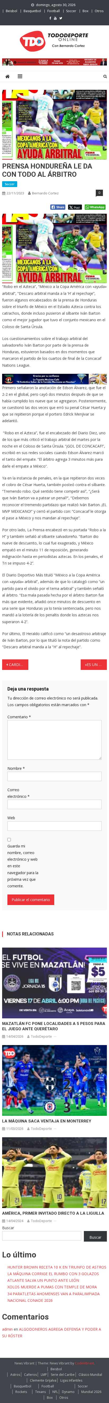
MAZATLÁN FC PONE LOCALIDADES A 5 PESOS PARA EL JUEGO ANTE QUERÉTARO (53, 1026)
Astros (15, 1374)
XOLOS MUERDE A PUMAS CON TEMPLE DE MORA (52, 1286)
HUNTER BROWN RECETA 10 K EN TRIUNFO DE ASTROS (56, 1267)
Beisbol (11, 11)
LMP (44, 1374)
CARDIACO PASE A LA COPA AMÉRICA (18, 664)
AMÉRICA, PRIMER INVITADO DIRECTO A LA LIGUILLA (53, 1213)
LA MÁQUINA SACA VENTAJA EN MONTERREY (46, 1121)
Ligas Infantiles (71, 1380)
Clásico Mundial (90, 1374)
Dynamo (68, 1392)
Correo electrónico (18, 793)
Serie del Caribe (63, 1374)
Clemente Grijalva (43, 1380)
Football (53, 11)
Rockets (21, 1392)
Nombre (16, 768)
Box (85, 11)
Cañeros (30, 1374)
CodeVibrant (84, 1363)
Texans (40, 1392)
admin (7, 1329)
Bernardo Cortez (45, 193)
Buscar (8, 1227)
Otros (99, 11)
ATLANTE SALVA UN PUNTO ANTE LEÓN (43, 1280)
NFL (55, 1392)
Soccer (71, 11)
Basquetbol (32, 11)
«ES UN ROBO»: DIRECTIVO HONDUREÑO (96, 664)
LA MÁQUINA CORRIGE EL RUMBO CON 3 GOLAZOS (53, 1273)
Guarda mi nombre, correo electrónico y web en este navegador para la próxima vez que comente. (22, 865)
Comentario (19, 716)
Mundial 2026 (91, 1392)
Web (11, 817)
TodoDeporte (41, 1036)
